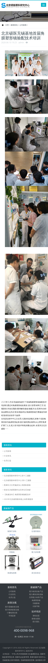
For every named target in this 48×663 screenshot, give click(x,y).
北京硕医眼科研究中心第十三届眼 (17, 475)
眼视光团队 (36, 618)
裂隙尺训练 (12, 531)
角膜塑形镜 (36, 600)
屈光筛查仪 (36, 573)
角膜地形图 (12, 573)
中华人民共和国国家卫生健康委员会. (26, 654)
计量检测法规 (12, 612)
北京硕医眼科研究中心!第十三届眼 (17, 480)
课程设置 (36, 615)
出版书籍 (36, 606)
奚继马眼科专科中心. (38, 657)
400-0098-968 (24, 630)
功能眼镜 (36, 603)
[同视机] (12, 542)
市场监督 (12, 615)
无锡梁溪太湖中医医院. (11, 660)
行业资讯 (7, 456)
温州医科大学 (40, 660)
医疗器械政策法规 (12, 607)
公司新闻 (23, 25)
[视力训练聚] (36, 542)
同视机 (12, 552)
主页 (7, 25)
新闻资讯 (14, 25)
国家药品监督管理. (22, 657)
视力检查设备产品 (36, 591)
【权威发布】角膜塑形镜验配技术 (17, 494)
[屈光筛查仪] (36, 563)
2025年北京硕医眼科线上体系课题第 (18, 499)
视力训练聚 (36, 552)
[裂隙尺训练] (12, 521)
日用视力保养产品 (36, 597)
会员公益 (7, 460)
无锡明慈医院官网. (28, 660)
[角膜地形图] (12, 563)
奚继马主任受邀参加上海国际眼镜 (17, 485)
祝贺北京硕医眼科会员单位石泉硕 (17, 490)
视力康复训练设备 (36, 594)
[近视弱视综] (36, 521)
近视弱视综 (36, 531)
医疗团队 (36, 621)
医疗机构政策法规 (12, 609)
